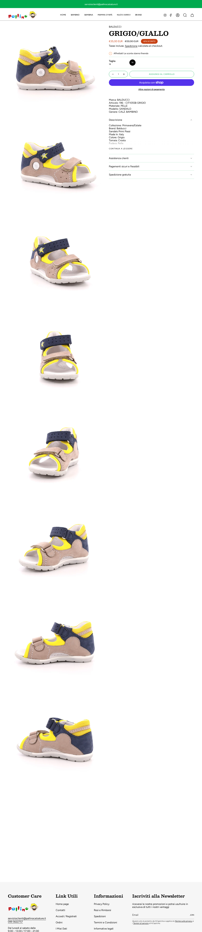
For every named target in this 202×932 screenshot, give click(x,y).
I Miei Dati (61, 928)
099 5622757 (15, 921)
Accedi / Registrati (66, 916)
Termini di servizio (141, 923)
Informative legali (103, 928)
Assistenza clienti (119, 158)
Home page (62, 903)
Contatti (60, 910)
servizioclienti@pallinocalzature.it (27, 918)
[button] (75, 15)
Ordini (59, 922)
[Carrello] (192, 15)
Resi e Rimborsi (102, 910)
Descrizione (115, 119)
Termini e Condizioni (105, 922)
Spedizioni (100, 916)
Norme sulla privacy (183, 921)
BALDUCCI (115, 26)
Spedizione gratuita (120, 174)
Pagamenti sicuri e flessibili (124, 166)
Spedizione (131, 46)
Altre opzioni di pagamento (151, 89)
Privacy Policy (101, 903)
